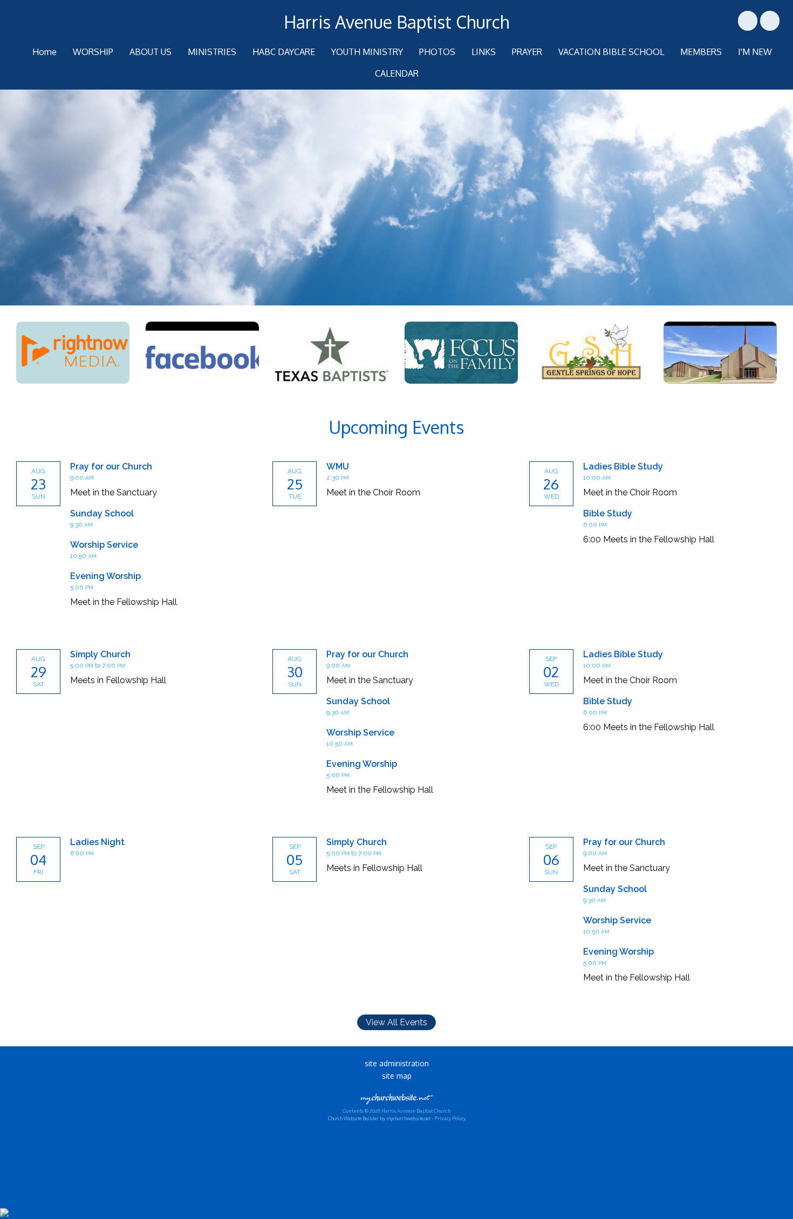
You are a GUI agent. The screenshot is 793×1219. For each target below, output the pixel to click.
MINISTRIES (212, 51)
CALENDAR (397, 73)
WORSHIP (93, 51)
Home (44, 51)
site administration (397, 1063)
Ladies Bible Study (623, 466)
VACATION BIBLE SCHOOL (611, 51)
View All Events (396, 1022)
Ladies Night (97, 842)
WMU (337, 466)
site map (397, 1075)
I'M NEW (755, 51)
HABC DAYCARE (283, 51)
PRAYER (527, 51)
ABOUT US (150, 51)
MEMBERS (701, 51)
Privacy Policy (450, 1118)
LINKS (483, 51)
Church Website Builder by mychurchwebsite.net (379, 1118)
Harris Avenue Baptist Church (396, 22)
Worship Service (104, 545)
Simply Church (100, 654)
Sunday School (102, 513)
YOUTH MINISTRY (367, 51)
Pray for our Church (111, 466)
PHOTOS (437, 51)
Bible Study (607, 513)
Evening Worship (105, 576)
